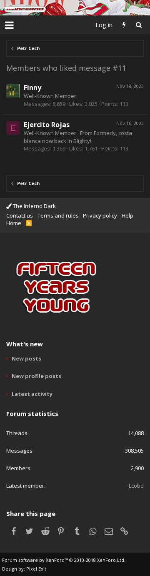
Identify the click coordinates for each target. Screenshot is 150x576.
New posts (26, 358)
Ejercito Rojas (47, 124)
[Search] (138, 25)
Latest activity (32, 394)
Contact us (19, 215)
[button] (9, 25)
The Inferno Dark (34, 206)
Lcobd (136, 485)
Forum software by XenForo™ (63, 560)
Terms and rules (58, 215)
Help (127, 215)
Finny (32, 87)
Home (13, 223)
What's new (24, 344)
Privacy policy (100, 215)
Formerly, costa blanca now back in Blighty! (78, 136)
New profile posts (36, 376)
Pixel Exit (36, 569)
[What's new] (124, 25)
